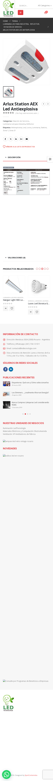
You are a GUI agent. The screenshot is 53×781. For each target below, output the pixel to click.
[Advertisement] (26, 223)
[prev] (44, 104)
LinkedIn (16, 139)
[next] (48, 104)
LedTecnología (19, 428)
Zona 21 (12, 130)
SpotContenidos (30, 775)
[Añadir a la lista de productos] (11, 308)
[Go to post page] (6, 383)
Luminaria (36, 127)
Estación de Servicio (21, 121)
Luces (29, 127)
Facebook (5, 139)
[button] (20, 12)
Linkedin (11, 369)
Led (24, 127)
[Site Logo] (8, 9)
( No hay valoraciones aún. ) (26, 113)
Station (44, 127)
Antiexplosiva (16, 127)
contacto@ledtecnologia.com (24, 348)
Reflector (30, 124)
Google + (21, 139)
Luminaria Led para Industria (14, 124)
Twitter (10, 139)
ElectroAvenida (40, 431)
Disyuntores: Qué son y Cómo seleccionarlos (30, 382)
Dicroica (31, 301)
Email (26, 139)
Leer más (5, 308)
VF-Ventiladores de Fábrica (24, 434)
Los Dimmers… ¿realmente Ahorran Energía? (30, 392)
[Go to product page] (14, 285)
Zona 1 (5, 130)
